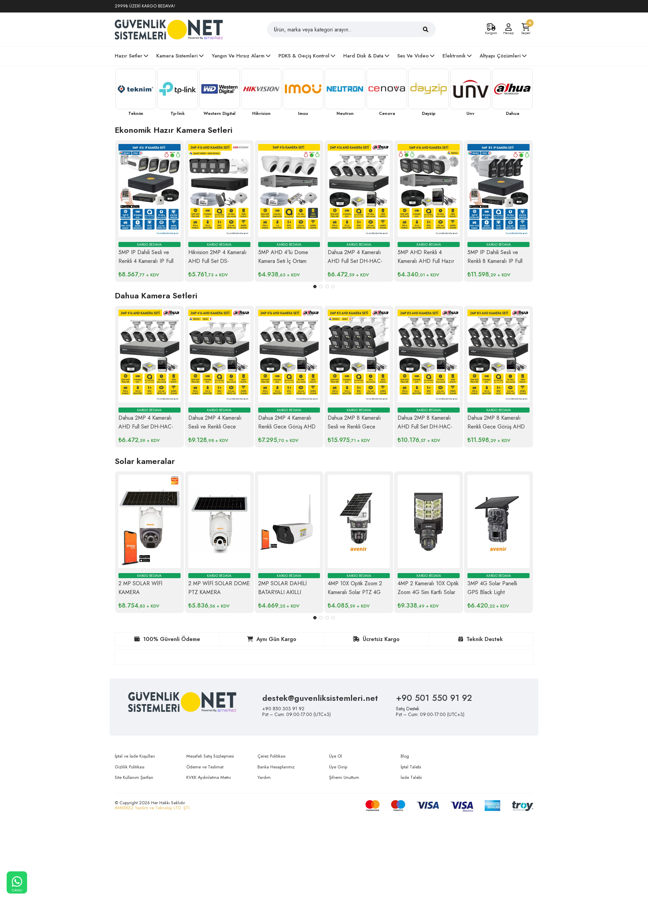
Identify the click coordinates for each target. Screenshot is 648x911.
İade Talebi (411, 777)
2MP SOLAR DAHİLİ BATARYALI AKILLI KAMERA (282, 592)
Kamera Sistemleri (177, 55)
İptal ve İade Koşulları (135, 756)
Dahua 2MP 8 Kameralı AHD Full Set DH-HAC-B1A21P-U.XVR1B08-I (425, 426)
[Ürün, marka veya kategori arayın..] (425, 29)
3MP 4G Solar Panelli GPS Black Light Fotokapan (492, 592)
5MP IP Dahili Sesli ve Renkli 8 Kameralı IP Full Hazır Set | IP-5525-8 (494, 261)
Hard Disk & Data (363, 55)
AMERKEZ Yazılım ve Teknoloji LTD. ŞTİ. (153, 808)
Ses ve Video (413, 55)
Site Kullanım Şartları (134, 777)
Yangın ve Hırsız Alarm (238, 55)
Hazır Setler (128, 55)
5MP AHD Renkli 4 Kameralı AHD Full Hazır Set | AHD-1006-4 (426, 261)
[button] (315, 286)
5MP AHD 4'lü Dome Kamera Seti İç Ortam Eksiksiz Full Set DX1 (283, 261)
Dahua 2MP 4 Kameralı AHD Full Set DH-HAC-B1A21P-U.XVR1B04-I (355, 261)
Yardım (264, 777)
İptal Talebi (411, 767)
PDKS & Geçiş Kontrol (303, 55)
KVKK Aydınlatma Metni (208, 777)
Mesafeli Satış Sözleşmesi (210, 756)
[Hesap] (508, 27)
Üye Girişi (338, 767)
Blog (405, 756)
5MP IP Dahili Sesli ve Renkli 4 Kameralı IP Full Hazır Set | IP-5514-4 (145, 261)
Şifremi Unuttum (344, 777)
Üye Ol (335, 756)
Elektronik (454, 55)
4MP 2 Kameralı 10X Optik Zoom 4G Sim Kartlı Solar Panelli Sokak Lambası (428, 592)
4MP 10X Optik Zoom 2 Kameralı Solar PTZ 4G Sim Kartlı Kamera (355, 592)
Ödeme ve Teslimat (204, 767)
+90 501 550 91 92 (434, 698)
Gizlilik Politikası (129, 767)
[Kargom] (491, 27)
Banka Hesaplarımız (276, 767)
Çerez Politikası (272, 756)
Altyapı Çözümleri (500, 55)
